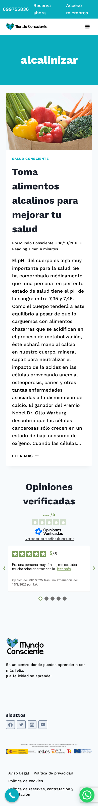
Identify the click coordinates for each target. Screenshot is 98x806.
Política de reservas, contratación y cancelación (40, 792)
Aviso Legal (18, 773)
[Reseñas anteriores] (4, 568)
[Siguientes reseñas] (93, 568)
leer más (64, 569)
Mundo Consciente (36, 243)
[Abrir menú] (87, 27)
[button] (86, 794)
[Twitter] (21, 724)
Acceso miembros (77, 9)
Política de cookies (25, 781)
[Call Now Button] (12, 795)
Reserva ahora (42, 9)
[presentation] (49, 121)
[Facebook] (10, 724)
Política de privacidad (53, 773)
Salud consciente (30, 159)
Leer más (25, 456)
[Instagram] (32, 724)
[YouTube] (42, 724)
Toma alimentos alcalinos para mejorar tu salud (45, 200)
